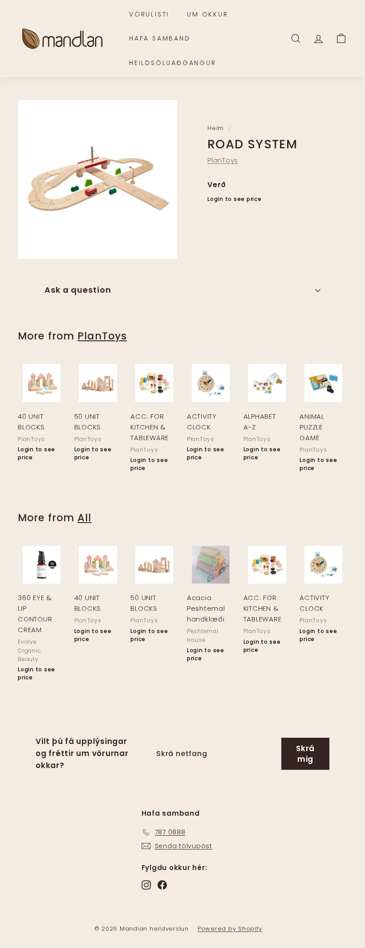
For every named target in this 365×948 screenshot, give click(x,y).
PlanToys (222, 160)
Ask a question (78, 289)
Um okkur (207, 14)
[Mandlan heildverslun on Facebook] (162, 885)
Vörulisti (149, 14)
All (84, 518)
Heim (215, 128)
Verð (216, 185)
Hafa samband (160, 38)
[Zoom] (97, 179)
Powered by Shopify (230, 928)
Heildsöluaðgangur (172, 62)
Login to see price (234, 199)
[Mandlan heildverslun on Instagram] (146, 885)
